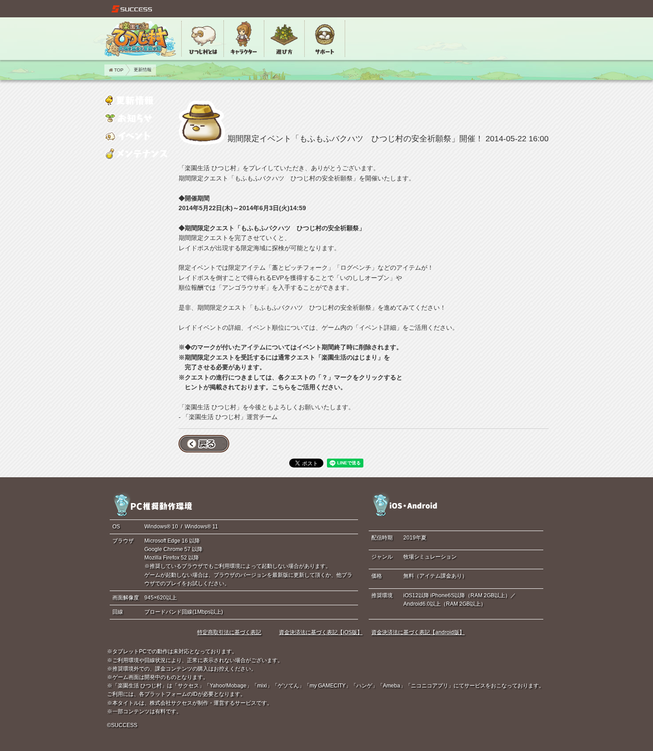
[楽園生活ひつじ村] (140, 38)
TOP (118, 70)
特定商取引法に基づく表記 (229, 632)
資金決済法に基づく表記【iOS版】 (320, 632)
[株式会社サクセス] (131, 8)
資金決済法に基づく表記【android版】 (418, 632)
